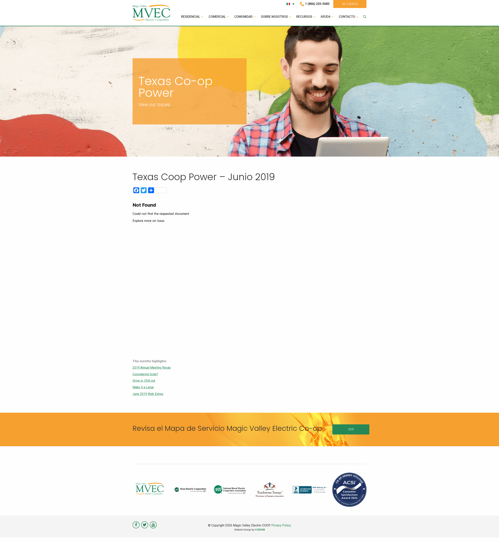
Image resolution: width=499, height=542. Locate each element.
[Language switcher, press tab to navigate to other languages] (290, 3)
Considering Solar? (145, 374)
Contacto (347, 17)
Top (489, 532)
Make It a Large (143, 387)
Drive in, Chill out (144, 380)
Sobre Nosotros (274, 17)
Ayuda (325, 17)
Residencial (190, 17)
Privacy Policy (281, 525)
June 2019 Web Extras (148, 394)
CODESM (260, 529)
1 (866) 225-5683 (317, 4)
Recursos (304, 17)
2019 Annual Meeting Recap (152, 367)
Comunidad (243, 17)
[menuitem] (192, 16)
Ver (351, 429)
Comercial (217, 17)
